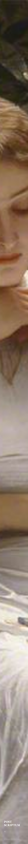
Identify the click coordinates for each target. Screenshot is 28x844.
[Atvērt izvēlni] (14, 831)
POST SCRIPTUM (12, 823)
